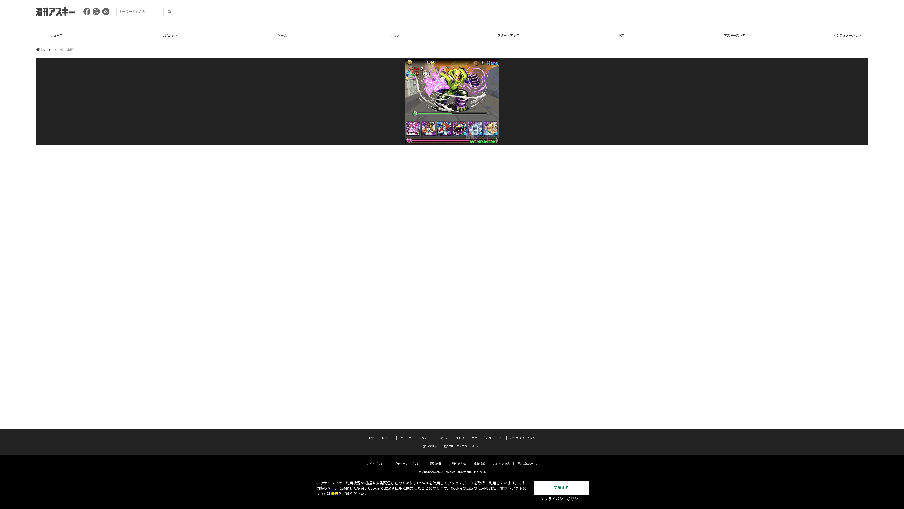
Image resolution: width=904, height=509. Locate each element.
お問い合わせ (457, 463)
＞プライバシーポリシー (561, 499)
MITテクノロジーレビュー (465, 446)
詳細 (334, 494)
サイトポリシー (376, 463)
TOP (371, 438)
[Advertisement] (782, 13)
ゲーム (282, 35)
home (46, 49)
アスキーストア (734, 35)
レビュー (387, 438)
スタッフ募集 (501, 463)
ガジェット (169, 35)
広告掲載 (479, 463)
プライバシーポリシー (408, 463)
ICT (621, 35)
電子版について (527, 463)
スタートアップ (508, 35)
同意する (561, 488)
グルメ (395, 35)
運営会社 (435, 463)
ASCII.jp (432, 446)
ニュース (56, 35)
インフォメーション (847, 35)
